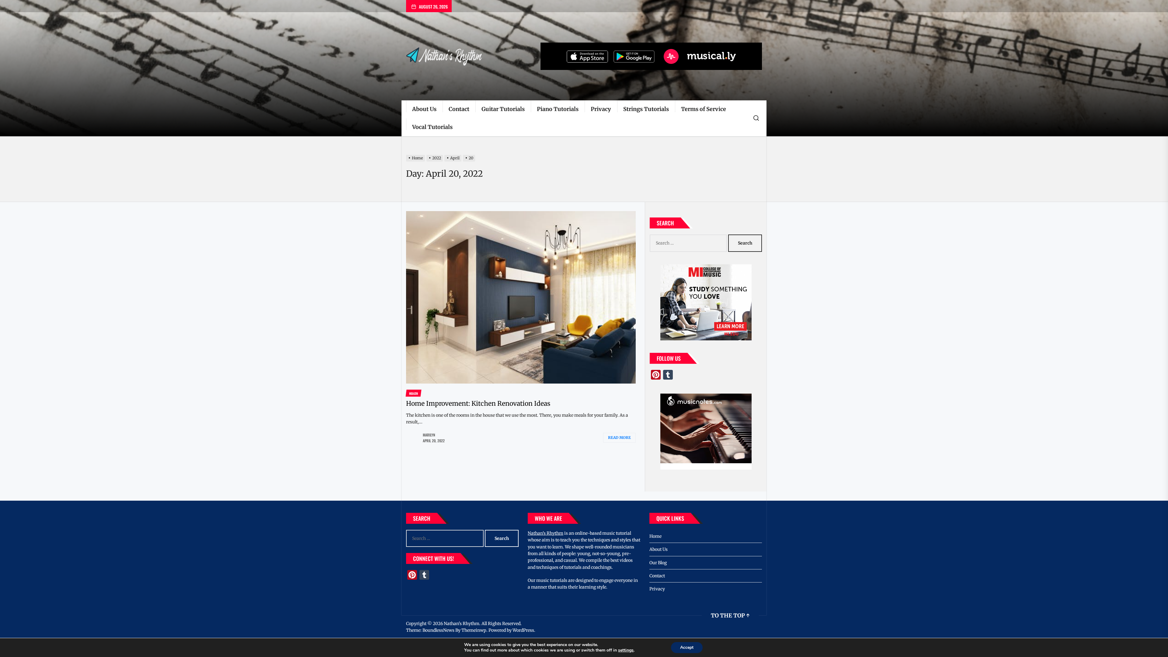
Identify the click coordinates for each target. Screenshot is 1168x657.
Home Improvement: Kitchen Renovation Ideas (478, 403)
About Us (424, 109)
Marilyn (429, 434)
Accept (686, 647)
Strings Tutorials (646, 109)
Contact (459, 109)
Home (655, 536)
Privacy (601, 109)
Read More (619, 437)
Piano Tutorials (558, 109)
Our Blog (658, 562)
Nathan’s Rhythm (545, 533)
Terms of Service (703, 109)
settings (626, 650)
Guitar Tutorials (503, 109)
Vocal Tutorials (432, 126)
